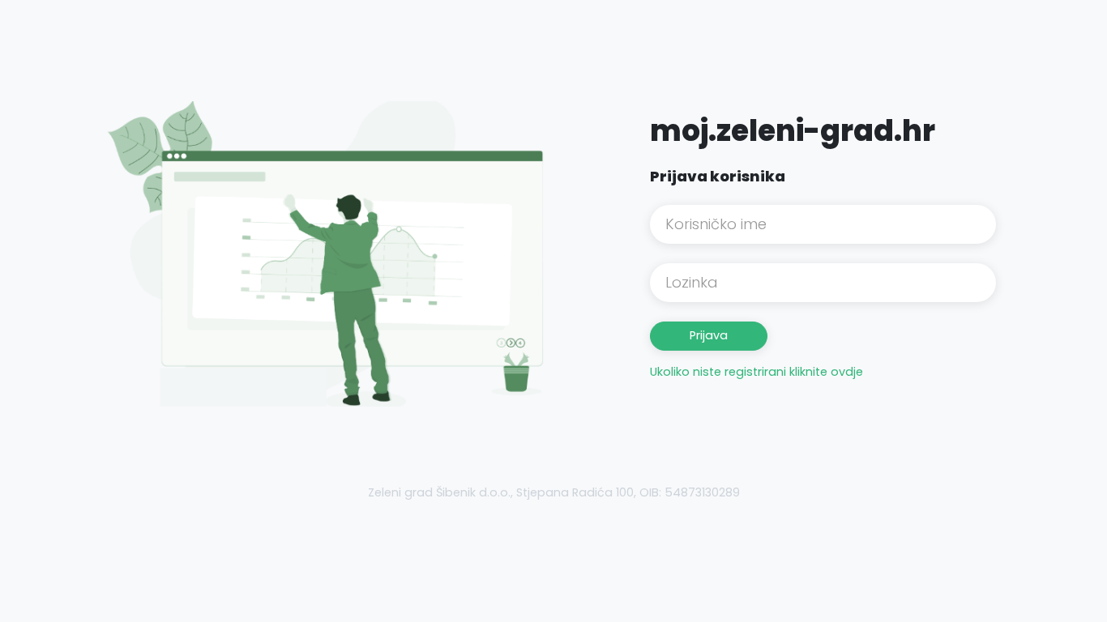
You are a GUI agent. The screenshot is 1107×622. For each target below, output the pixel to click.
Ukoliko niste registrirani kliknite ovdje (756, 372)
